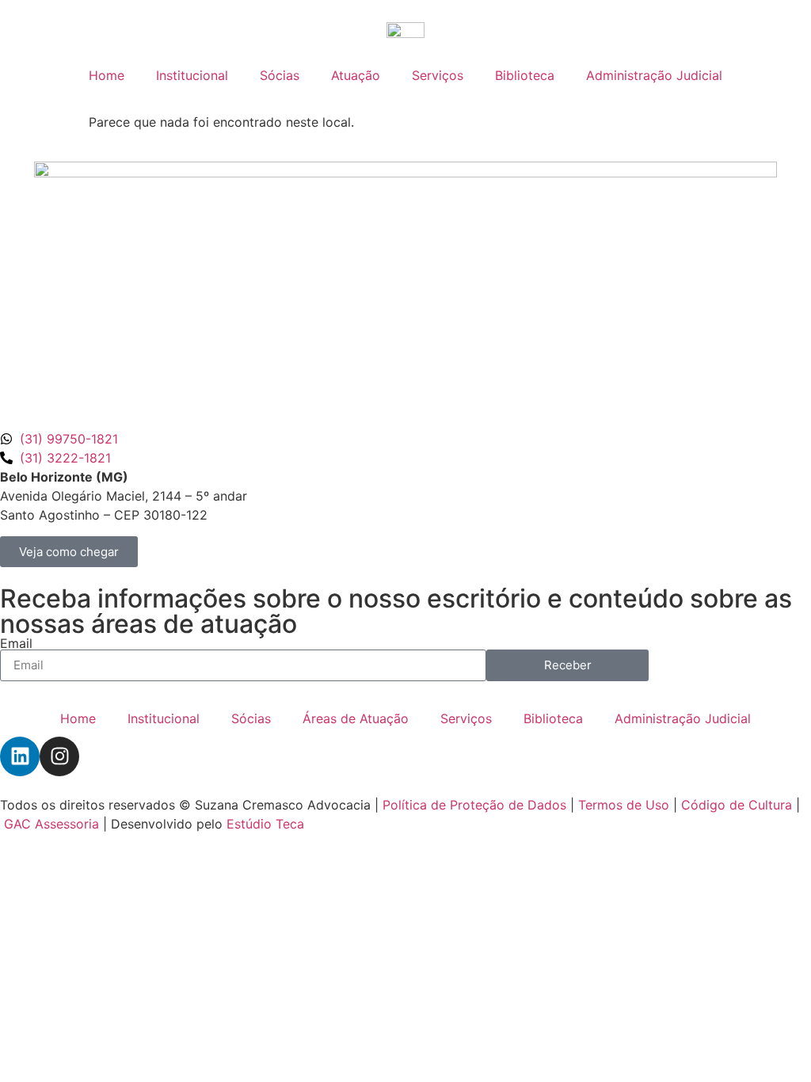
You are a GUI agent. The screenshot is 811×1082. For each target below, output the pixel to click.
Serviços (437, 75)
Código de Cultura (736, 805)
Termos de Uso (623, 805)
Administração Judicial (654, 75)
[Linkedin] (20, 756)
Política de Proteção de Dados (474, 805)
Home (106, 75)
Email (16, 643)
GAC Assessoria (51, 824)
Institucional (192, 75)
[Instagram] (59, 756)
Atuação (355, 75)
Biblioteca (524, 75)
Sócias (279, 75)
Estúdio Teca (265, 824)
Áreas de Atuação (356, 718)
